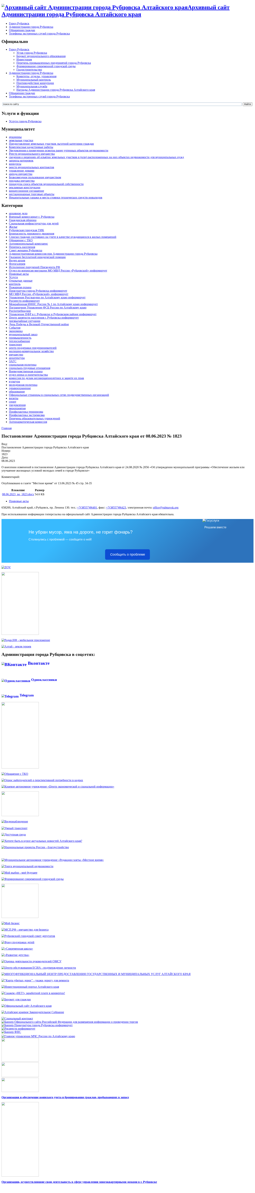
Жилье (13, 226)
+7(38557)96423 (116, 507)
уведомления (17, 405)
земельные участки (21, 140)
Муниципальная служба (31, 86)
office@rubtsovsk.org (165, 507)
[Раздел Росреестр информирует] (18, 1028)
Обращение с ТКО (21, 240)
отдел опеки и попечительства (28, 374)
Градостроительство (29, 69)
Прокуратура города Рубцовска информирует (38, 290)
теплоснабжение (19, 341)
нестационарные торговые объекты (31, 194)
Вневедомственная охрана (26, 371)
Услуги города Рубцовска (25, 121)
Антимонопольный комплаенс (28, 243)
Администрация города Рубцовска (31, 26)
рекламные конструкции (24, 187)
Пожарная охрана (20, 287)
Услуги (13, 277)
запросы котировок (21, 160)
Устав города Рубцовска (31, 52)
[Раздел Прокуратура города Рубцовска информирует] (37, 1025)
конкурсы (15, 163)
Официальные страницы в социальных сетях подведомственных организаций (59, 394)
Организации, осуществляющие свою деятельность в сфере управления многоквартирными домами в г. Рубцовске (79, 1181)
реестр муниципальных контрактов (31, 167)
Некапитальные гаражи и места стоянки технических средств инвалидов (55, 197)
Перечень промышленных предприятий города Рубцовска (53, 62)
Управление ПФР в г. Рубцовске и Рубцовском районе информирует (53, 314)
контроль (15, 284)
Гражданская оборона (22, 220)
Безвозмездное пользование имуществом (35, 177)
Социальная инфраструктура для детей (34, 223)
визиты (13, 398)
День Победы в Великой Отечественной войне (39, 324)
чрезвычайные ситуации (24, 321)
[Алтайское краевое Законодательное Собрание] (32, 1012)
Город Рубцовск (19, 23)
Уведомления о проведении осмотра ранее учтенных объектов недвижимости (58, 150)
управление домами (21, 170)
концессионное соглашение (26, 190)
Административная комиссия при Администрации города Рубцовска (53, 253)
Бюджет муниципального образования (41, 56)
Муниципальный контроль (33, 79)
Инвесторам (24, 59)
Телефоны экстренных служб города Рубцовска (39, 33)
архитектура (17, 358)
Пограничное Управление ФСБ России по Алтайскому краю (47, 307)
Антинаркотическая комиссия (28, 421)
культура (14, 381)
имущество (16, 354)
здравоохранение (20, 388)
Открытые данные (20, 280)
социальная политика (22, 364)
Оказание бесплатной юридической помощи (37, 257)
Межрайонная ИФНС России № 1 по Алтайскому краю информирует (53, 304)
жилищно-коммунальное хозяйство (31, 351)
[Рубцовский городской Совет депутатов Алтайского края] (28, 936)
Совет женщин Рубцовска (25, 250)
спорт (12, 401)
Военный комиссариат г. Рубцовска (31, 216)
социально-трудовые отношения (29, 368)
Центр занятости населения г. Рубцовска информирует (44, 317)
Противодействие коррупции (35, 83)
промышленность (20, 337)
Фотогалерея (17, 263)
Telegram (26, 695)
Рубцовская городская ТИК (26, 230)
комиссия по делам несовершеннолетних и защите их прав (46, 378)
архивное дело (18, 213)
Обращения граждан (22, 30)
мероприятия (17, 408)
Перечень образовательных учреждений (34, 418)
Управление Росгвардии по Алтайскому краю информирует (47, 297)
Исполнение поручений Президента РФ (34, 267)
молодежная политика (23, 384)
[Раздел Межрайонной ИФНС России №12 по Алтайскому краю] (11, 1032)
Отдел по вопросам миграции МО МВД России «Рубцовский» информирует (58, 270)
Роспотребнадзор (20, 310)
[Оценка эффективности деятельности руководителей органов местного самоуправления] (31, 961)
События (14, 327)
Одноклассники (43, 680)
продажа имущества (22, 180)
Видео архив (17, 260)
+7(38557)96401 (87, 507)
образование (17, 391)
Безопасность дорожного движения (31, 233)
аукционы (15, 137)
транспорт (15, 344)
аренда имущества (20, 174)
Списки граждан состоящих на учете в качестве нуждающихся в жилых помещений (62, 236)
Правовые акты (19, 273)
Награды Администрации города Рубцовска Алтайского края (55, 89)
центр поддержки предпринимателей (33, 347)
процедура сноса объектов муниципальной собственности (46, 184)
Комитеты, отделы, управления (36, 76)
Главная (6, 428)
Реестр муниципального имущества (32, 153)
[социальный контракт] (17, 1018)
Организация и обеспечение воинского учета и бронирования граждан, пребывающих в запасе (65, 1097)
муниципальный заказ (23, 334)
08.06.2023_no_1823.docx (18, 494)
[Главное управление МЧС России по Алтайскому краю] (38, 1035)
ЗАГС (12, 361)
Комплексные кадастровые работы (31, 147)
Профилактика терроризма (26, 411)
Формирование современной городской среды (46, 66)
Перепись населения (22, 247)
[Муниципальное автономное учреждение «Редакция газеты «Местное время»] (52, 860)
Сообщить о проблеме (127, 554)
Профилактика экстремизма (27, 415)
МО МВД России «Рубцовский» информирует (38, 294)
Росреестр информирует (24, 300)
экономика (16, 331)
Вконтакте (38, 663)
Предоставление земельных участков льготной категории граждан (51, 143)
